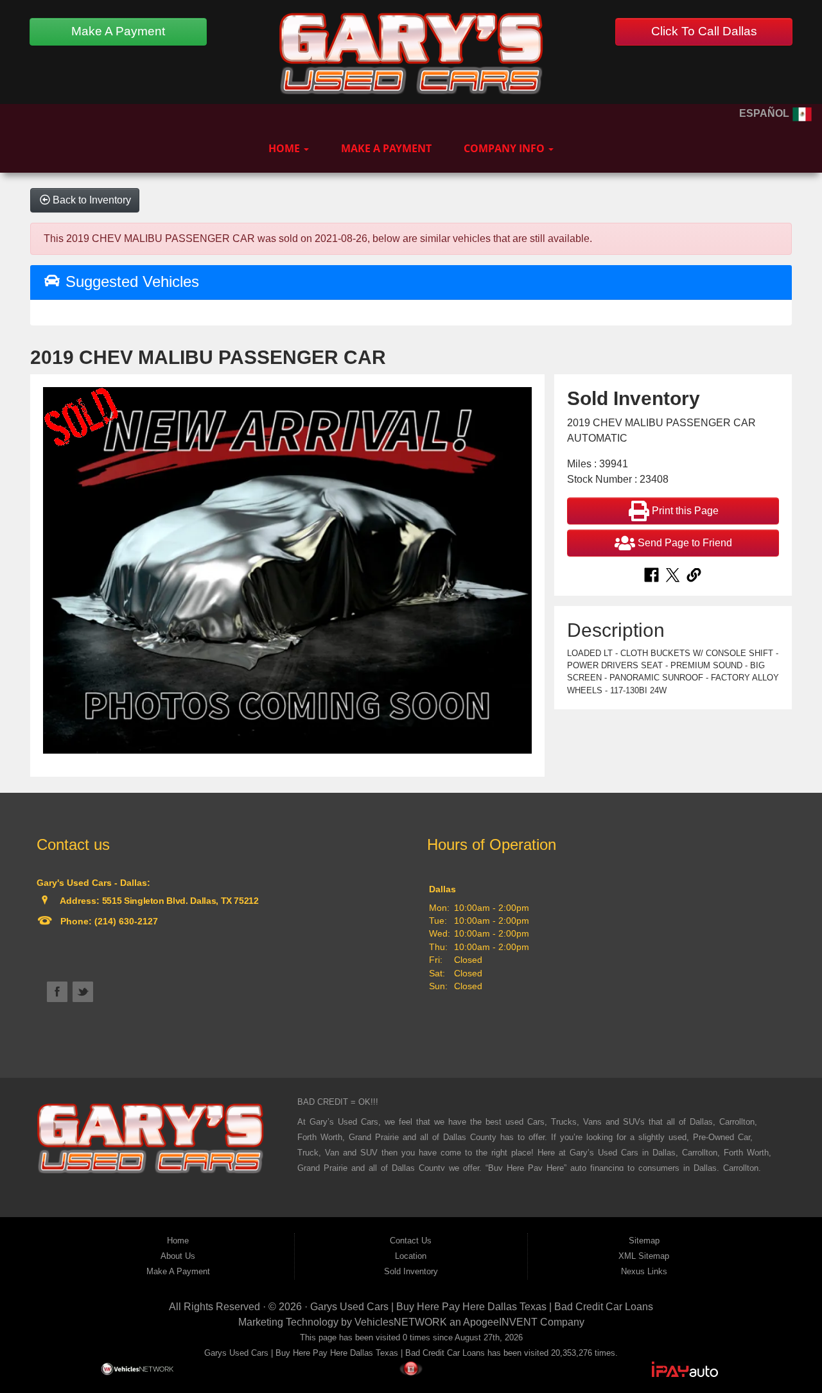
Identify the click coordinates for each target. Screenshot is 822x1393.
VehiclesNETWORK (400, 1322)
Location (410, 1256)
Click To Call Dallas (704, 31)
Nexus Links (644, 1271)
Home (285, 148)
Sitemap (644, 1240)
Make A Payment (118, 31)
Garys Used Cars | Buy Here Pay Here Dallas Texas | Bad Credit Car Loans (481, 1306)
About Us (178, 1256)
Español (765, 113)
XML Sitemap (643, 1256)
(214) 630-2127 (125, 921)
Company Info (505, 148)
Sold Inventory (411, 1271)
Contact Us (411, 1240)
